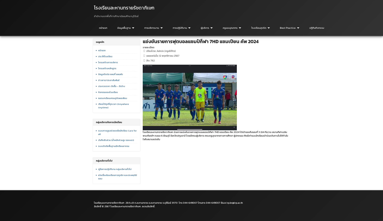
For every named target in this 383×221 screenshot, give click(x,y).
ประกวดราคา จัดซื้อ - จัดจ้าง (111, 86)
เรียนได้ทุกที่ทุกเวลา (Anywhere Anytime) (113, 105)
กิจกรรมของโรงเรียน (108, 92)
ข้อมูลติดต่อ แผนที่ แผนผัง (110, 74)
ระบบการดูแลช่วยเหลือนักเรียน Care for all (117, 132)
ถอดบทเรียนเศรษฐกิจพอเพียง (112, 98)
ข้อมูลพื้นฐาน (124, 28)
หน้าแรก (103, 28)
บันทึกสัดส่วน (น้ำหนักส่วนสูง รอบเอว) (116, 140)
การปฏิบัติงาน (180, 28)
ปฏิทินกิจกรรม (316, 28)
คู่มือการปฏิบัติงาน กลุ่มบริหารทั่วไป (115, 169)
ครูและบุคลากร (230, 28)
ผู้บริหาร (205, 28)
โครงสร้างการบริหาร (108, 62)
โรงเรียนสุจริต (258, 28)
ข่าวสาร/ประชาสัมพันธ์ (108, 80)
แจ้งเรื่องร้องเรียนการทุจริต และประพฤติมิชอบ (117, 177)
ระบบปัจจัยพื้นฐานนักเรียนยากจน (113, 146)
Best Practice (288, 28)
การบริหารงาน (151, 28)
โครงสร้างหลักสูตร (107, 68)
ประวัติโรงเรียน (105, 56)
